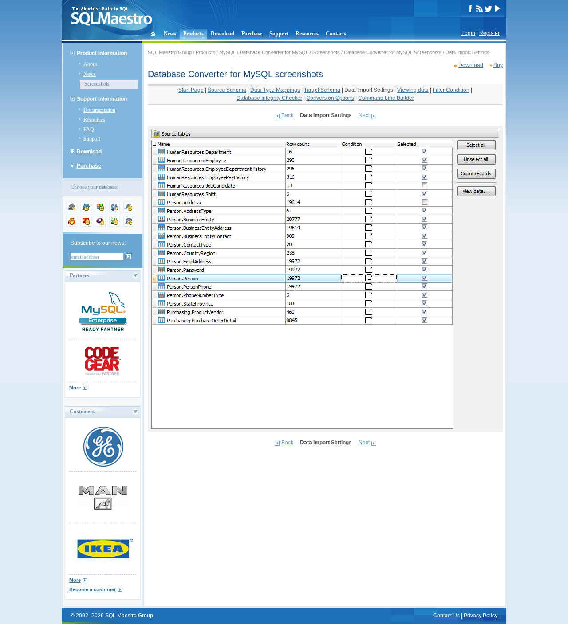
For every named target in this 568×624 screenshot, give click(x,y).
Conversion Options (330, 98)
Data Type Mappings (275, 90)
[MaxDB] (128, 225)
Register (489, 33)
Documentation (99, 110)
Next (364, 115)
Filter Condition (451, 90)
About (90, 64)
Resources (307, 34)
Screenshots (97, 84)
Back (287, 115)
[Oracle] (86, 225)
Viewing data (413, 90)
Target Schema (322, 90)
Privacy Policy (480, 615)
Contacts (336, 34)
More (75, 387)
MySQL (227, 52)
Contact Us (446, 615)
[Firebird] (72, 225)
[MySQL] (86, 211)
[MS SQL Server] (100, 211)
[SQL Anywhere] (100, 225)
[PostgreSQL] (114, 211)
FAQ (88, 129)
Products (193, 34)
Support (278, 34)
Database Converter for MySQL (274, 52)
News (170, 34)
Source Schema (227, 90)
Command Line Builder (386, 98)
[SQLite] (128, 211)
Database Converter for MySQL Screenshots (393, 52)
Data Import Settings (368, 90)
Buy (498, 65)
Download (222, 34)
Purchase (251, 34)
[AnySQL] (72, 211)
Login (468, 33)
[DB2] (114, 225)
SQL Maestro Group (170, 52)
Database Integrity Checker (269, 98)
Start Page (191, 90)
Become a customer (92, 589)
